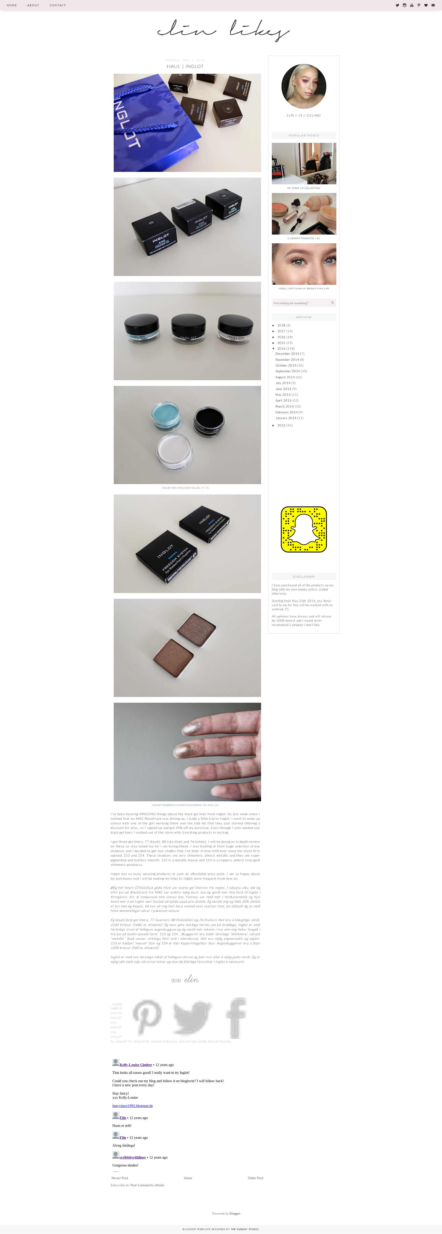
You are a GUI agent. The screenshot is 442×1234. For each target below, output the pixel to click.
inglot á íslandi (164, 1041)
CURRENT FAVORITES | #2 (304, 238)
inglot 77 (124, 1041)
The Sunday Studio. (245, 1229)
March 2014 (285, 406)
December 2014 (288, 354)
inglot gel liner (192, 1041)
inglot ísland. (220, 1041)
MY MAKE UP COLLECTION (303, 188)
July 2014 (283, 383)
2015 (281, 343)
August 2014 (285, 377)
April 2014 (284, 400)
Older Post (256, 1178)
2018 (281, 325)
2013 (281, 425)
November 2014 (287, 359)
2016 (281, 337)
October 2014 (286, 365)
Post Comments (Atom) (147, 1185)
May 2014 (283, 395)
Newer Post (120, 1178)
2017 (281, 331)
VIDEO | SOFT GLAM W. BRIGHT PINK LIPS (304, 288)
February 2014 (287, 412)
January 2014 (286, 418)
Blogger (235, 1213)
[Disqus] (187, 1114)
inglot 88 (141, 1041)
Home (188, 1178)
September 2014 (288, 371)
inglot (116, 1012)
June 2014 (283, 389)
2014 (281, 348)
